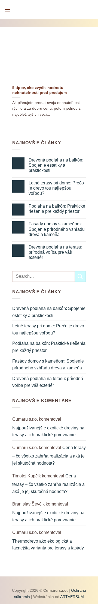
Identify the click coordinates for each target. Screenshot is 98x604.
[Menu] (7, 9)
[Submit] (80, 276)
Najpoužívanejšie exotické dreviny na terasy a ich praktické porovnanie (48, 431)
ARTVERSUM (71, 596)
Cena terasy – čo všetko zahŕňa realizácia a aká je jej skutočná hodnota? (49, 455)
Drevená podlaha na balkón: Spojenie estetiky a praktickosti (56, 165)
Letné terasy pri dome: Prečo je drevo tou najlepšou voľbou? (56, 188)
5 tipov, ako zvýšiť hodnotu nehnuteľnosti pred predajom (39, 90)
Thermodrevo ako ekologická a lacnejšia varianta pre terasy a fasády (48, 545)
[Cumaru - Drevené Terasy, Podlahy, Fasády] (50, 10)
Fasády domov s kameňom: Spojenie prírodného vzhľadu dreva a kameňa (57, 229)
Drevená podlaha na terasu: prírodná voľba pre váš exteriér (55, 252)
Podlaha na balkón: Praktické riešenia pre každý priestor (57, 209)
